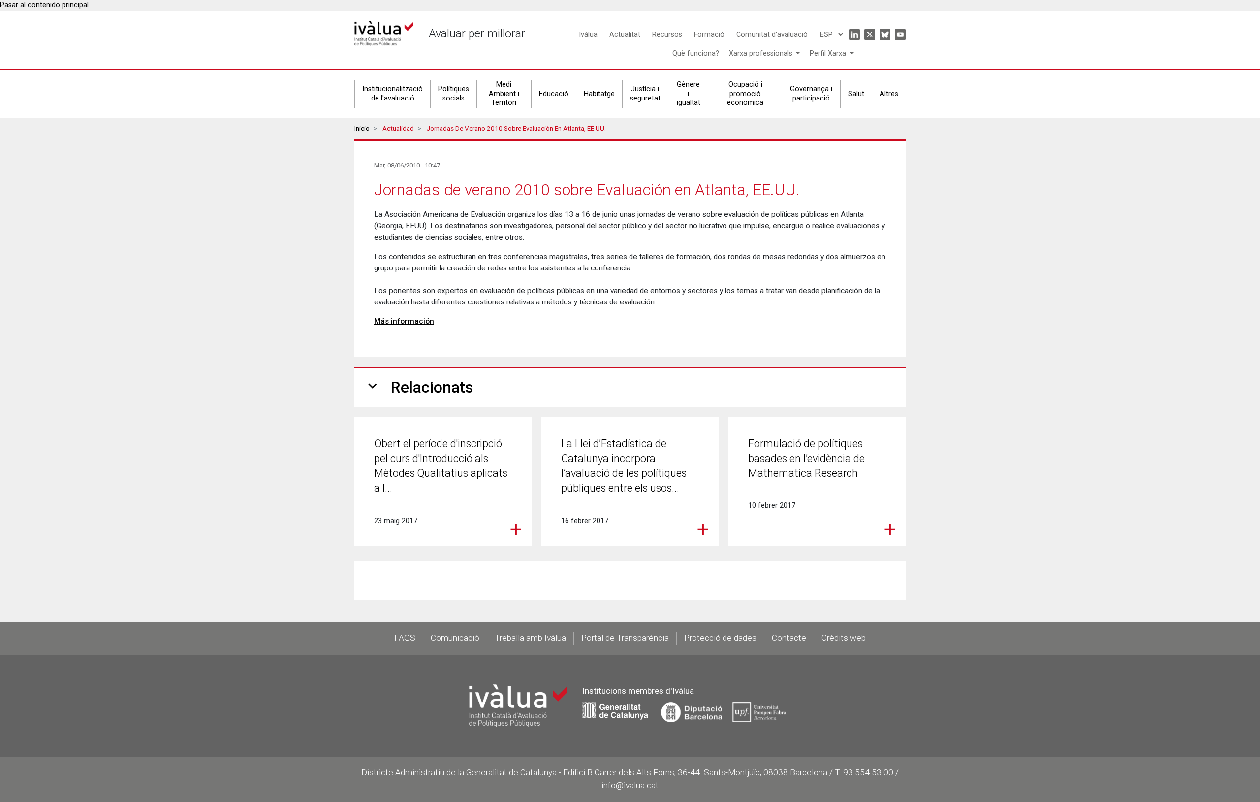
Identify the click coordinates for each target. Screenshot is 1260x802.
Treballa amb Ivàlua (530, 638)
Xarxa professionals (761, 53)
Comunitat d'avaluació (772, 35)
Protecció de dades (720, 638)
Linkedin (854, 34)
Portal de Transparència (625, 638)
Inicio (362, 128)
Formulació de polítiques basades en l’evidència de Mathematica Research (806, 458)
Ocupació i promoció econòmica (745, 93)
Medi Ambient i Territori (504, 93)
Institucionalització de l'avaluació (392, 93)
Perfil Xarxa (829, 53)
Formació (709, 35)
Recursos (667, 35)
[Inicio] (383, 34)
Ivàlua (588, 35)
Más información (404, 321)
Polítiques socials (453, 93)
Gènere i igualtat (688, 93)
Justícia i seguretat (645, 93)
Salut (856, 94)
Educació (553, 94)
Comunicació (455, 638)
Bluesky (885, 34)
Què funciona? (695, 53)
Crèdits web (843, 638)
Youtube (900, 34)
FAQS (404, 638)
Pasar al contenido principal (44, 5)
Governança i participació (811, 93)
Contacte (789, 638)
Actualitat (624, 35)
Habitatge (599, 94)
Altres (889, 94)
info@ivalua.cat (630, 785)
